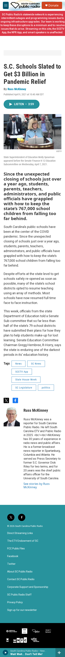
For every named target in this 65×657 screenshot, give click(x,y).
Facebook (12, 556)
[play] (5, 652)
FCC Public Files (16, 548)
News (18, 363)
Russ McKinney (17, 89)
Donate (53, 5)
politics (46, 387)
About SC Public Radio (19, 571)
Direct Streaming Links (20, 533)
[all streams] (60, 652)
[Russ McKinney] (12, 415)
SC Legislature (23, 387)
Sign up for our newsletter (22, 610)
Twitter (11, 564)
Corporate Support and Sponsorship (27, 587)
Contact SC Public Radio (20, 579)
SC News (36, 363)
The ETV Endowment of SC (22, 541)
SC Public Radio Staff (19, 594)
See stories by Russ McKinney (36, 485)
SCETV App (21, 371)
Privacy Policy (15, 602)
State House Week (26, 379)
